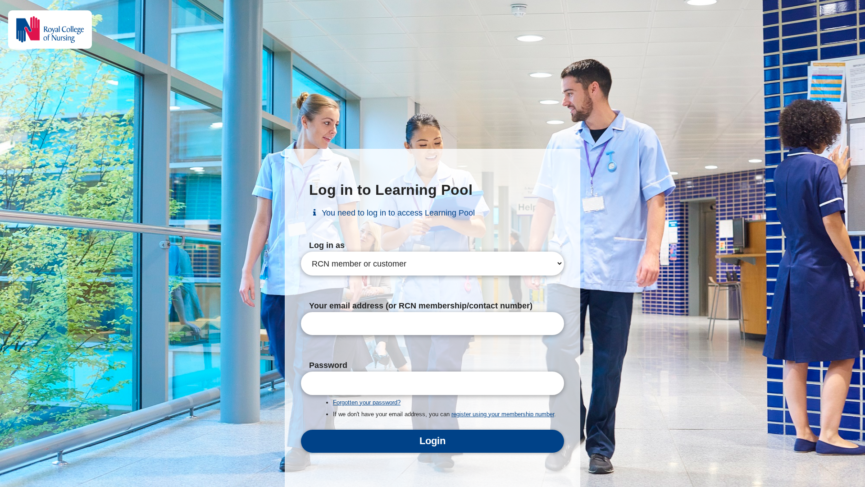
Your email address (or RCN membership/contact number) (421, 305)
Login (432, 440)
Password (328, 365)
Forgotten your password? (367, 402)
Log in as (327, 245)
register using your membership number (502, 414)
